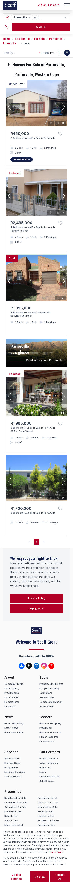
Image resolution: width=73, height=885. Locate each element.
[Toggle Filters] (7, 27)
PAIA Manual (36, 608)
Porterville (56, 38)
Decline (40, 876)
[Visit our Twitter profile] (29, 666)
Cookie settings (16, 876)
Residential (22, 38)
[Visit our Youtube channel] (51, 666)
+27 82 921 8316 (48, 5)
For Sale (39, 38)
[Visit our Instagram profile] (44, 666)
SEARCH (41, 26)
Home (6, 38)
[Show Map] (67, 53)
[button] (29, 17)
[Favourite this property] (60, 133)
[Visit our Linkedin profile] (36, 666)
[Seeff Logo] (10, 5)
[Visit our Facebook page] (22, 666)
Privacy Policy (36, 598)
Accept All (60, 876)
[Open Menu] (67, 5)
